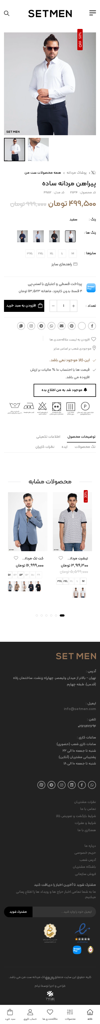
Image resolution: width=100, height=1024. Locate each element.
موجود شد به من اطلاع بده (62, 390)
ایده (64, 447)
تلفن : (91, 719)
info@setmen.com (80, 709)
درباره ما (90, 846)
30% (86, 494)
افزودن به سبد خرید (21, 305)
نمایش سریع (72, 546)
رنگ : (92, 219)
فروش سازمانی (85, 874)
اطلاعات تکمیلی (48, 437)
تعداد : (91, 306)
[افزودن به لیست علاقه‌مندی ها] (61, 557)
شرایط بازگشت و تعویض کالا (76, 816)
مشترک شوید (18, 912)
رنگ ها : (90, 233)
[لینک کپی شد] (21, 326)
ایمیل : (91, 704)
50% (80, 35)
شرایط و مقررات (85, 823)
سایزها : (90, 253)
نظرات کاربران (44, 447)
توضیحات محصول (81, 437)
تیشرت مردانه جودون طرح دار (66, 558)
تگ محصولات (85, 447)
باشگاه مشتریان (84, 867)
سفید (73, 219)
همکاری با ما (87, 830)
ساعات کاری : (86, 738)
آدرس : (91, 671)
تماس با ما (88, 809)
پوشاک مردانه (77, 173)
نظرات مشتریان (85, 802)
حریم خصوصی (85, 853)
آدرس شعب (87, 860)
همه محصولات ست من (43, 173)
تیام (38, 986)
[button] (62, 615)
